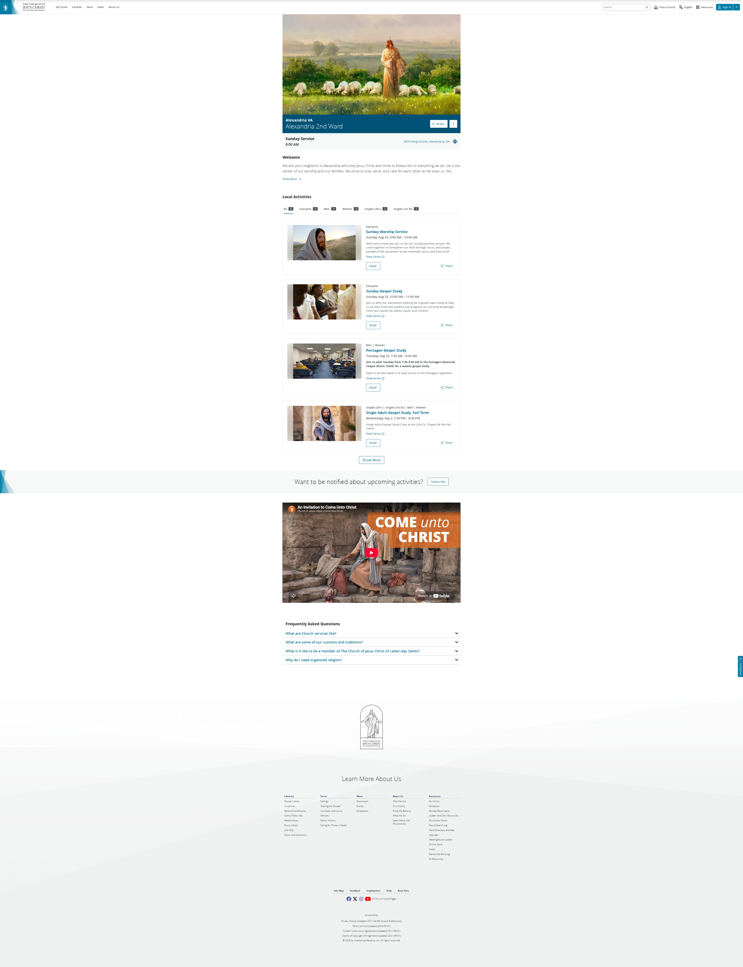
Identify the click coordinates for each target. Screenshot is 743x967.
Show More (371, 460)
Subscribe (438, 481)
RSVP (373, 266)
